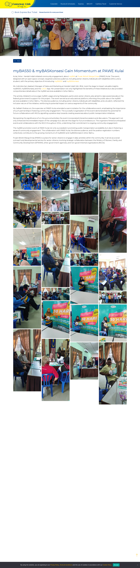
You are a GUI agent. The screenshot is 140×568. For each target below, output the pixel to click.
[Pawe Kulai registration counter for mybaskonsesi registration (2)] (27, 360)
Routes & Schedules (68, 4)
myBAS (72, 76)
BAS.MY (89, 4)
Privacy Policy (54, 565)
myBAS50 (59, 81)
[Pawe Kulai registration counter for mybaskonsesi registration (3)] (56, 370)
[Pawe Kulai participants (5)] (113, 221)
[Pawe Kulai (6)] (56, 171)
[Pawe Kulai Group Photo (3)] (56, 200)
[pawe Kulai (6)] (84, 184)
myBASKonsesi (73, 81)
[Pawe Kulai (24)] (27, 297)
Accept (116, 565)
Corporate (53, 4)
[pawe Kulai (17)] (113, 272)
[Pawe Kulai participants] (84, 323)
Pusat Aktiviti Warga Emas (88, 76)
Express (81, 4)
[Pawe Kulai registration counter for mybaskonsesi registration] (113, 373)
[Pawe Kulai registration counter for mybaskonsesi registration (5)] (84, 234)
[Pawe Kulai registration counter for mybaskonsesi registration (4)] (56, 256)
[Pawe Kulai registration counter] (84, 361)
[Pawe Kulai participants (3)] (113, 323)
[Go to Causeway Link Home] (18, 4)
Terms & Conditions (66, 565)
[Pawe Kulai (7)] (113, 171)
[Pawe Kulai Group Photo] (113, 297)
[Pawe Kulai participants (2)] (56, 319)
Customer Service (115, 4)
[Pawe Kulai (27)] (56, 294)
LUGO (43, 89)
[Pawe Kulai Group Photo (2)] (56, 218)
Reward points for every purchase (51, 12)
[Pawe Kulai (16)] (84, 259)
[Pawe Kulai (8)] (27, 209)
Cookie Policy (107, 565)
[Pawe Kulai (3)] (27, 171)
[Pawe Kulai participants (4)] (84, 285)
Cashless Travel (101, 4)
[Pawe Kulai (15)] (27, 247)
